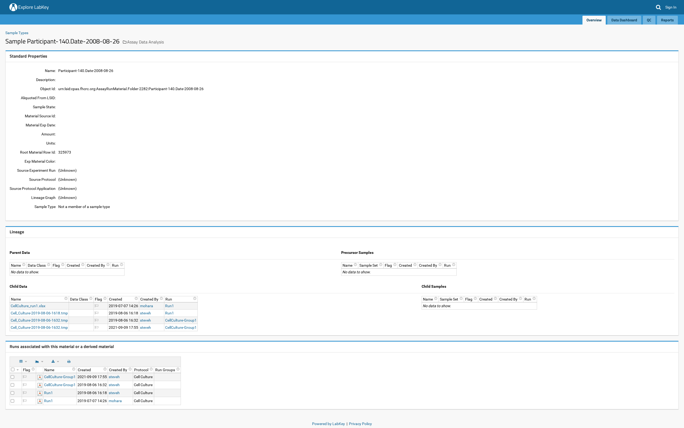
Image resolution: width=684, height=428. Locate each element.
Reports (667, 20)
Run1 (169, 306)
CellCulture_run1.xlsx (28, 306)
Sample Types (16, 33)
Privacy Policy (360, 424)
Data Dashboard (624, 20)
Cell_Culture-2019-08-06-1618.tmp (39, 313)
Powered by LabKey (328, 424)
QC (649, 20)
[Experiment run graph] (39, 377)
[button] (658, 7)
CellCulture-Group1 (181, 320)
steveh (145, 313)
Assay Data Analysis (145, 42)
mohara (146, 306)
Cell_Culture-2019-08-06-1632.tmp (39, 320)
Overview (594, 20)
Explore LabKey (33, 7)
